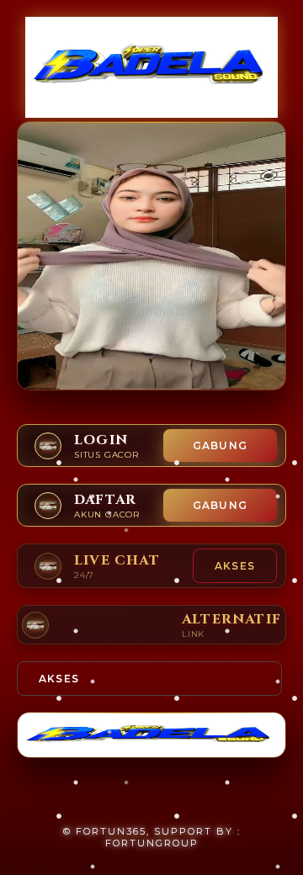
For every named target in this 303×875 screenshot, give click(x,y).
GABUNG (220, 445)
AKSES (235, 565)
